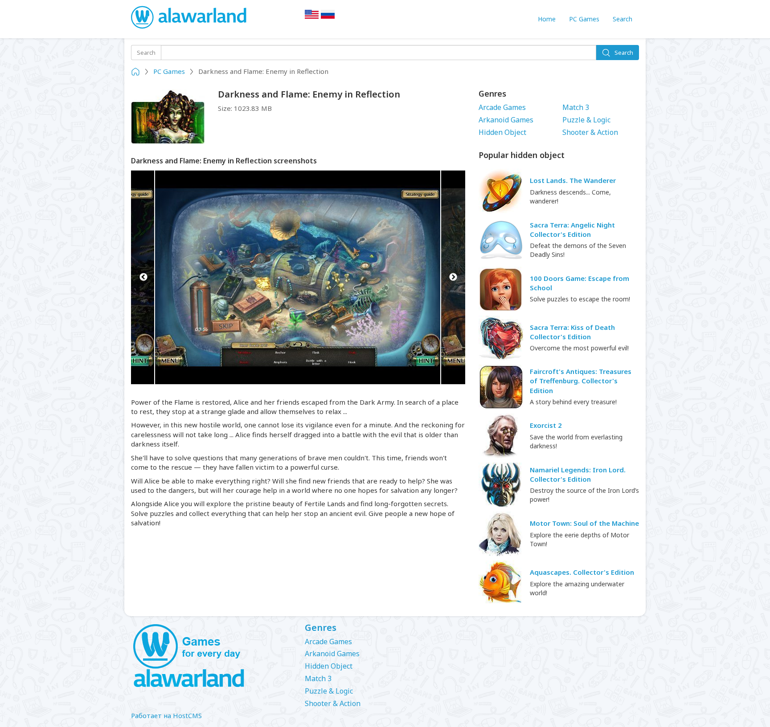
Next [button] (453, 277)
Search (622, 19)
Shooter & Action (590, 132)
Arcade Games (502, 107)
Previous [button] (143, 277)
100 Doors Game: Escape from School (579, 283)
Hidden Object (502, 132)
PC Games (584, 19)
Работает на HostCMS (166, 715)
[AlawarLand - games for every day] (211, 656)
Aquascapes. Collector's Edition (582, 572)
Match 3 (575, 107)
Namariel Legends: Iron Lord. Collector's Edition (578, 474)
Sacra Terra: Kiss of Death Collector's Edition (572, 332)
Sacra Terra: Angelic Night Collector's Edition (572, 229)
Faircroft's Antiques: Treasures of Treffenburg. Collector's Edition (580, 381)
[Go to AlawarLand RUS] (328, 17)
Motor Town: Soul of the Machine (584, 523)
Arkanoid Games (506, 120)
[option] (298, 277)
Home (547, 19)
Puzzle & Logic (586, 120)
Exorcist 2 (546, 425)
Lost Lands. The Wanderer (573, 180)
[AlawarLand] (189, 17)
